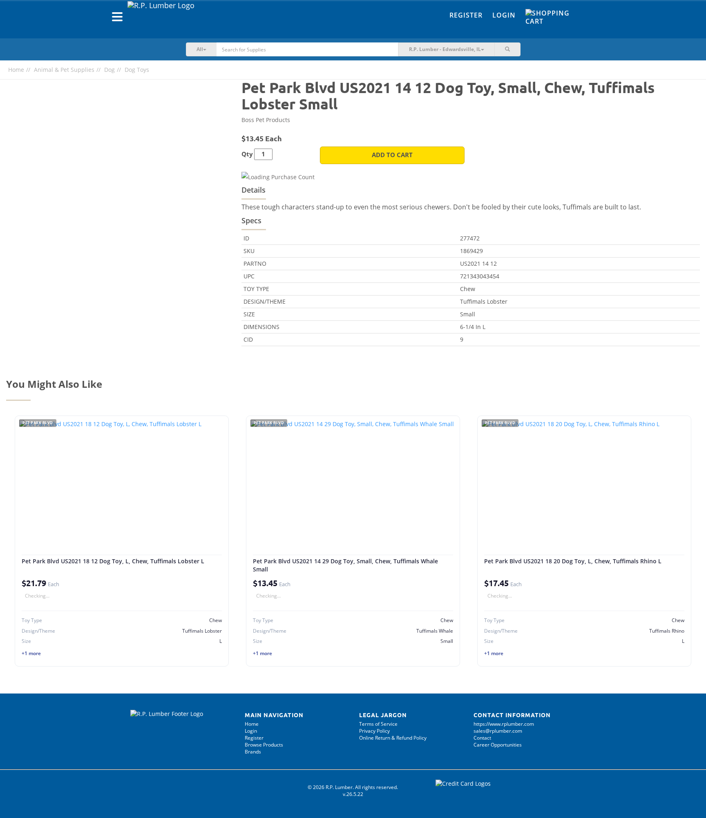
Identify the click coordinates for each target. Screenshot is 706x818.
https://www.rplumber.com (504, 723)
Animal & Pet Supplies (64, 69)
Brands (253, 751)
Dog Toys (137, 69)
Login (504, 15)
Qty (247, 154)
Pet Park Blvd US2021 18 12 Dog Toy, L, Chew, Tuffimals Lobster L (113, 561)
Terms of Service (378, 723)
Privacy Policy (374, 730)
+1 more (31, 653)
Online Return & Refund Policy (393, 737)
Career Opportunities (498, 744)
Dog (109, 69)
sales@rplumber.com (498, 730)
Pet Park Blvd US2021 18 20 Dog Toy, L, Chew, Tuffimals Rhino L (572, 561)
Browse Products (264, 744)
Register (466, 15)
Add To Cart (392, 155)
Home (16, 69)
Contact (482, 737)
